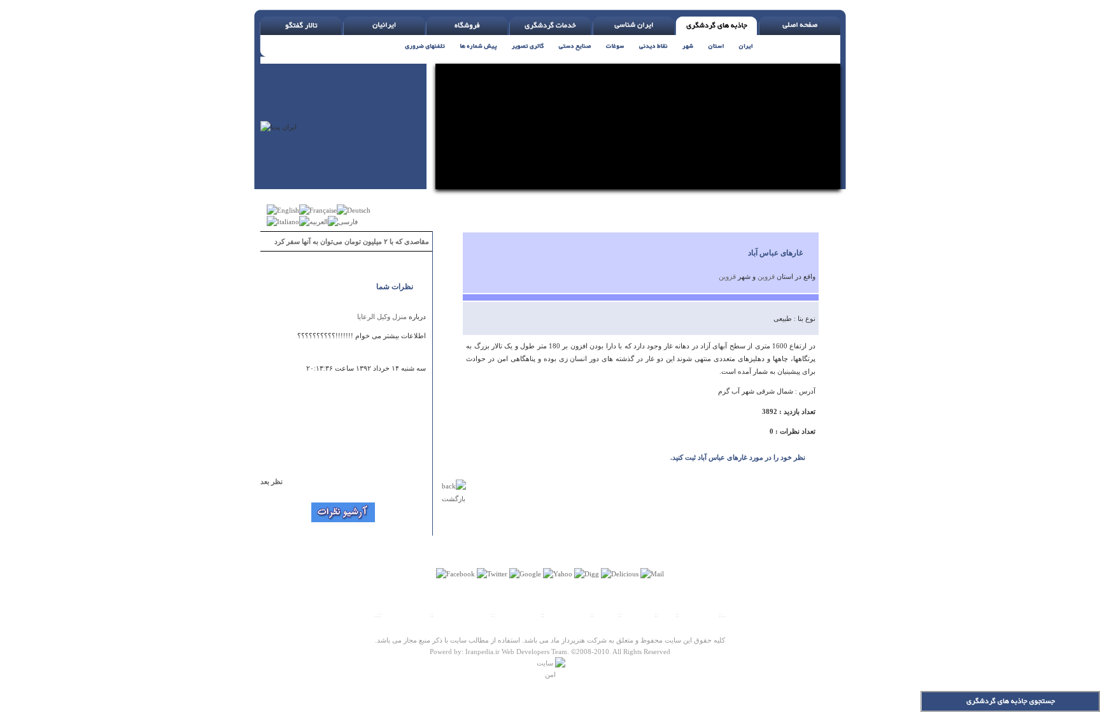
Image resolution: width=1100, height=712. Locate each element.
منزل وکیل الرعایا (382, 316)
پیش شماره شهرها (462, 614)
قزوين (766, 276)
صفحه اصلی (699, 614)
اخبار (666, 614)
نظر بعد (277, 481)
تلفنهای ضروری (405, 614)
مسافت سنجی (518, 614)
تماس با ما (638, 614)
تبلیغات (606, 614)
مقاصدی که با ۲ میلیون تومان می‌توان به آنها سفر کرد (351, 241)
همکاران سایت (567, 614)
